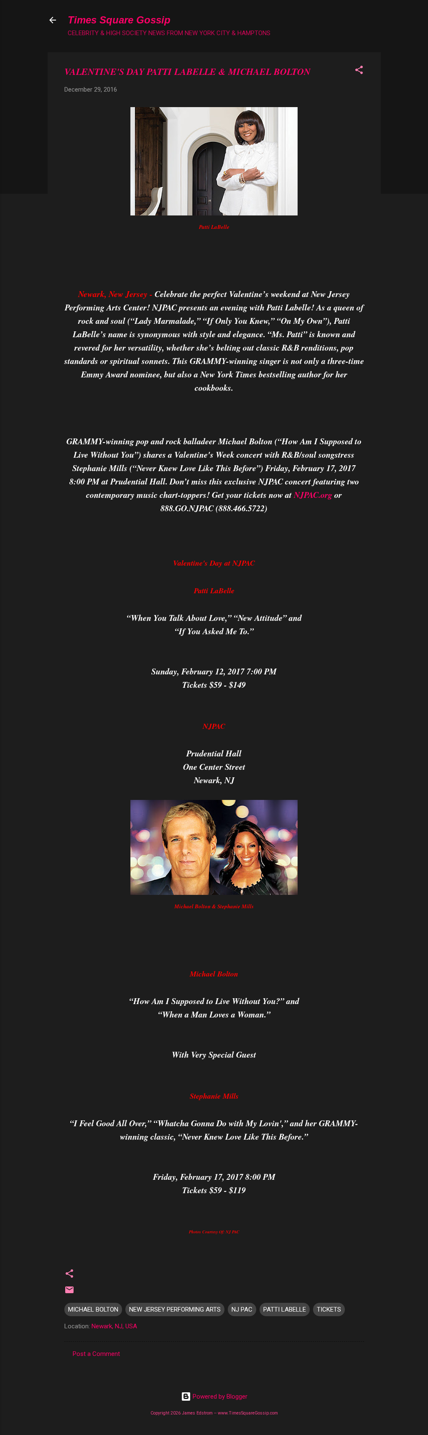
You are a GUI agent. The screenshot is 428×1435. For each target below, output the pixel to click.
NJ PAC (242, 1309)
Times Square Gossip (119, 20)
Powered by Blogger (219, 1396)
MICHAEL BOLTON (93, 1309)
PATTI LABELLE (284, 1309)
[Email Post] (69, 1293)
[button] (359, 71)
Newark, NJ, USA (114, 1326)
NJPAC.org (313, 494)
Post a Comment (96, 1354)
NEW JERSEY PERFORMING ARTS (175, 1309)
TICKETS (329, 1309)
